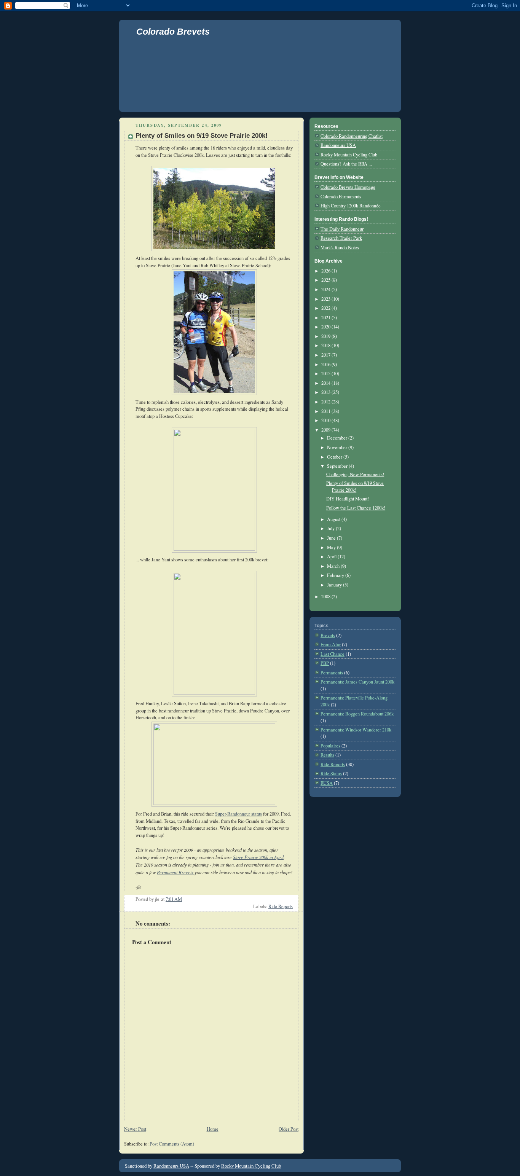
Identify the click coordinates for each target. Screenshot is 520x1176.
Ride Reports (280, 906)
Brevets (328, 635)
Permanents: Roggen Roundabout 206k (357, 714)
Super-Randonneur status (238, 814)
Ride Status (331, 773)
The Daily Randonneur (342, 229)
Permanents (332, 672)
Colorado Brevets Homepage (348, 187)
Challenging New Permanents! (355, 474)
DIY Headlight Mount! (347, 499)
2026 (326, 271)
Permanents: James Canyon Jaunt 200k (357, 682)
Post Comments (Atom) (172, 1144)
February (336, 575)
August (334, 519)
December (337, 438)
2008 (326, 596)
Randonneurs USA (338, 145)
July (331, 528)
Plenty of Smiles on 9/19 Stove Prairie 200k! (202, 135)
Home (213, 1129)
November (337, 447)
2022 (326, 308)
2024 (326, 289)
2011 (326, 411)
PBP (325, 663)
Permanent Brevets (176, 872)
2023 (326, 299)
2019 (326, 336)
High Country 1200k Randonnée (351, 205)
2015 (326, 373)
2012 (326, 401)
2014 (326, 383)
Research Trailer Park (341, 238)
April (332, 556)
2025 (326, 280)
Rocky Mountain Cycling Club (349, 154)
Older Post (288, 1129)
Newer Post (135, 1129)
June (332, 538)
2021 (326, 317)
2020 (326, 326)
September (338, 466)
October (335, 457)
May (332, 547)
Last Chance (333, 654)
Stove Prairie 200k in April (258, 857)
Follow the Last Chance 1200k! (355, 508)
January (335, 585)
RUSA (327, 783)
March (334, 566)
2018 (326, 345)
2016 (326, 364)
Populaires (330, 746)
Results (327, 755)
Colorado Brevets (173, 32)
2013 (326, 392)
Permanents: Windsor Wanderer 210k (356, 730)
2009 (326, 430)
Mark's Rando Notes (340, 247)
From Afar (331, 644)
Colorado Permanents (341, 196)
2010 (326, 420)
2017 (326, 355)
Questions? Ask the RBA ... (346, 164)
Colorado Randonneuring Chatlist (352, 136)
